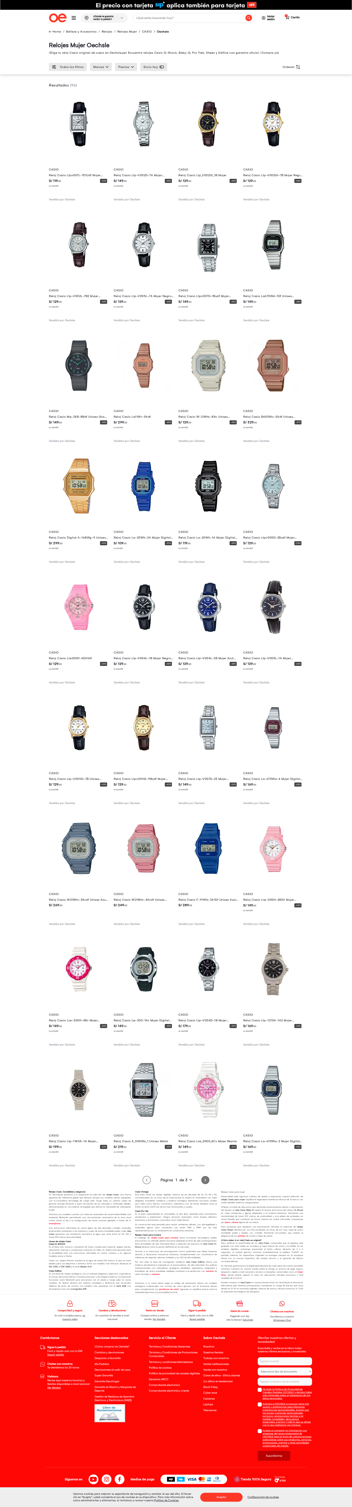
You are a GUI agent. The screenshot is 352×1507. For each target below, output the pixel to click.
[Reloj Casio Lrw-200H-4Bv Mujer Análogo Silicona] (79, 998)
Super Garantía (104, 1375)
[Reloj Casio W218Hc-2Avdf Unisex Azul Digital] (79, 877)
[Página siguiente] (205, 1180)
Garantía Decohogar (107, 1381)
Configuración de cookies (263, 1497)
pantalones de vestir (169, 1289)
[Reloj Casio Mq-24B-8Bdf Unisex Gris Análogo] (79, 394)
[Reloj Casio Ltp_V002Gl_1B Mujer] (208, 153)
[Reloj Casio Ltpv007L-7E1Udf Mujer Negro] (79, 153)
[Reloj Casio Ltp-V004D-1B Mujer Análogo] (208, 998)
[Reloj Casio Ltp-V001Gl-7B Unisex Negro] (79, 756)
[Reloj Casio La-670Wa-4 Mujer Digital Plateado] (273, 756)
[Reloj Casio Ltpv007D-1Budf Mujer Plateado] (208, 273)
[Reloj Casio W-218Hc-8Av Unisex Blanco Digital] (208, 394)
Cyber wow (210, 1392)
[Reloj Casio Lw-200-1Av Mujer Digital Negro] (144, 998)
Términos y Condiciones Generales (169, 1346)
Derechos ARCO (158, 1379)
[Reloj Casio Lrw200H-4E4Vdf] (79, 636)
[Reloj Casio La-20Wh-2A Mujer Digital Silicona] (144, 515)
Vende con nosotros (215, 1369)
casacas (156, 1274)
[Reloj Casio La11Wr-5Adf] (144, 394)
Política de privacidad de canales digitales (174, 1373)
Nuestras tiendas (213, 1352)
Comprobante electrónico (164, 1385)
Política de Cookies (166, 1500)
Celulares (209, 1398)
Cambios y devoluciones (109, 1352)
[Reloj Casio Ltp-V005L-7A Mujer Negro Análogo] (144, 273)
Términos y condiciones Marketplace (171, 1362)
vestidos (241, 1236)
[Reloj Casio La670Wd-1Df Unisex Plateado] (273, 273)
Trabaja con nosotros (216, 1358)
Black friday (210, 1387)
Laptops (208, 1404)
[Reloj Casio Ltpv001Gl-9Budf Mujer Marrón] (144, 756)
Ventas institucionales (216, 1364)
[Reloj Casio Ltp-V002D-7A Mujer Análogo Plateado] (144, 153)
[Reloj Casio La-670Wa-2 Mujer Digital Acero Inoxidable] (273, 1119)
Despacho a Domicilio (108, 1358)
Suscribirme (274, 1456)
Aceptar (221, 1497)
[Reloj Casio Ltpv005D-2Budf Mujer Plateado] (273, 515)
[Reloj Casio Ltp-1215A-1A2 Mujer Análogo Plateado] (273, 998)
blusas (235, 1222)
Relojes (107, 31)
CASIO (147, 31)
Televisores (210, 1410)
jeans (227, 1222)
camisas (210, 1271)
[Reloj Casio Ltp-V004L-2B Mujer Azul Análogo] (208, 636)
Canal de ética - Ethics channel (221, 1375)
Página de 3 (174, 1180)
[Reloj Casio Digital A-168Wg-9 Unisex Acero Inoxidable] (79, 515)
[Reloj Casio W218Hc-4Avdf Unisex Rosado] (144, 877)
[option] (176, 5)
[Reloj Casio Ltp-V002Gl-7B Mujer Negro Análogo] (273, 153)
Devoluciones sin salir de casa (112, 1369)
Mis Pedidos (102, 1364)
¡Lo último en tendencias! (218, 1381)
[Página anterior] (147, 1180)
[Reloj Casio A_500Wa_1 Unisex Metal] (144, 1119)
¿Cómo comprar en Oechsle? (112, 1346)
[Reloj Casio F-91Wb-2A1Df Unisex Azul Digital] (208, 877)
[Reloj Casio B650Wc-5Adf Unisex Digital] (273, 394)
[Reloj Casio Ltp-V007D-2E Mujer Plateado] (208, 756)
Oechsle (163, 31)
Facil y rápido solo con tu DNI (64, 1351)
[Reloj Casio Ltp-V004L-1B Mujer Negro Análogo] (144, 636)
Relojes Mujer (127, 31)
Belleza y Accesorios (81, 31)
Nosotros (208, 1346)
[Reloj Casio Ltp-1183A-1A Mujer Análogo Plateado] (79, 1119)
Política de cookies (160, 1367)
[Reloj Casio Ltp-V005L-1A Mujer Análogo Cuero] (273, 636)
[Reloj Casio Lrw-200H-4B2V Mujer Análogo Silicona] (273, 877)
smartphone (54, 1223)
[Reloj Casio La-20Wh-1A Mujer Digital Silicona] (208, 515)
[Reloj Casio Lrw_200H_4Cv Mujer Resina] (208, 1119)
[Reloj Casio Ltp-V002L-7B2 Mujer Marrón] (79, 273)
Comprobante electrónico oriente (169, 1390)
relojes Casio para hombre (164, 1238)
